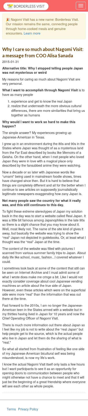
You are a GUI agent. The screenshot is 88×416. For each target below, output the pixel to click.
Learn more (32, 33)
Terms (11, 409)
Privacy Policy (28, 409)
